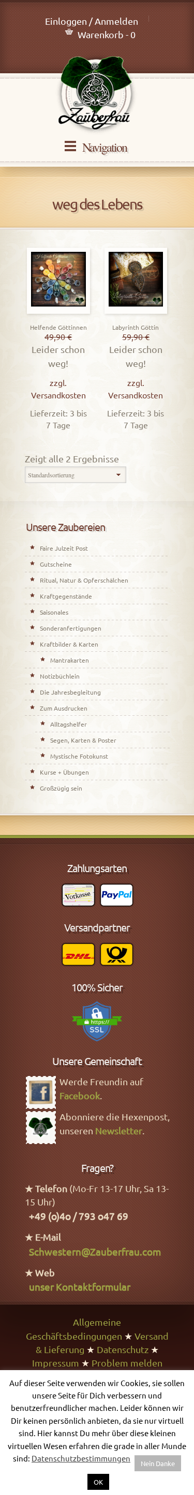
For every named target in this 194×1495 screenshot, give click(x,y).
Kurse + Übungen (64, 772)
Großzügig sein (61, 788)
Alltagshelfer (68, 724)
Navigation (104, 147)
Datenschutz (122, 1349)
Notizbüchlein (60, 676)
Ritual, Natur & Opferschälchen (84, 580)
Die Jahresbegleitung (70, 692)
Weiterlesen (135, 311)
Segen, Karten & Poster (83, 740)
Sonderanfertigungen (70, 628)
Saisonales (54, 612)
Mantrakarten (69, 660)
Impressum (55, 1362)
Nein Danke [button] (158, 1463)
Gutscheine (56, 564)
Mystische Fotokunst (79, 756)
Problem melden (127, 1362)
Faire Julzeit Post (64, 548)
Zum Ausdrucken (63, 708)
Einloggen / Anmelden (91, 20)
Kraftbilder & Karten (69, 644)
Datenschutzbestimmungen (81, 1458)
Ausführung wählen (58, 311)
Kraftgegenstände (66, 596)
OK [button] (98, 1481)
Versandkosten (58, 395)
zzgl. (58, 382)
